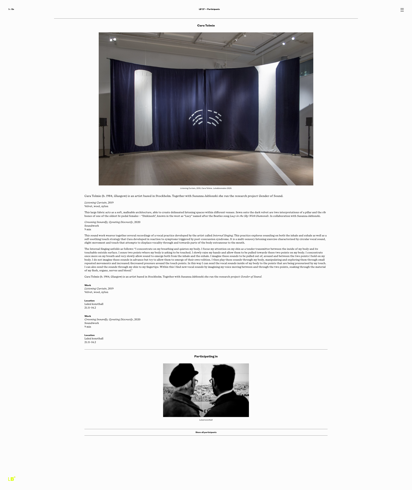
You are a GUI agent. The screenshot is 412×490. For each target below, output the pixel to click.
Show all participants (206, 432)
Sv (9, 9)
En (12, 9)
